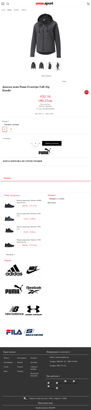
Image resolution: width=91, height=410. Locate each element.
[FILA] (14, 332)
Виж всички (52, 203)
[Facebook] (49, 370)
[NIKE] (33, 270)
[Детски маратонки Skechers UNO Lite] (9, 218)
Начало (3, 10)
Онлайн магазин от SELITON (45, 408)
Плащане (34, 358)
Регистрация (21, 358)
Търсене (20, 367)
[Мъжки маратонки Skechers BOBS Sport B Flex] (9, 204)
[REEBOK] (33, 289)
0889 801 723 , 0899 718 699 (67, 361)
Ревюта (7, 178)
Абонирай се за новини (56, 199)
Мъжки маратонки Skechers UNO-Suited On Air (29, 241)
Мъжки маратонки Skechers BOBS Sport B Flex (29, 202)
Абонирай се (10, 254)
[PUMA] (14, 289)
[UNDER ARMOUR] (33, 311)
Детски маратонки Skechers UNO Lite (29, 215)
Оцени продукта (46, 76)
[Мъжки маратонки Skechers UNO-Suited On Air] (9, 244)
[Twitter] (54, 370)
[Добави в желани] (85, 137)
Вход (5, 371)
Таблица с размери (11, 124)
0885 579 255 (61, 366)
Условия (20, 371)
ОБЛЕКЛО (16, 10)
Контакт (20, 362)
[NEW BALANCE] (14, 311)
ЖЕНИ (9, 10)
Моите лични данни (45, 403)
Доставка (34, 362)
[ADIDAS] (14, 270)
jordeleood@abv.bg (62, 357)
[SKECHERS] (33, 332)
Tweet (64, 81)
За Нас (6, 367)
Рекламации (8, 362)
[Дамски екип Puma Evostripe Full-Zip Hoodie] (45, 58)
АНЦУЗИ (24, 10)
